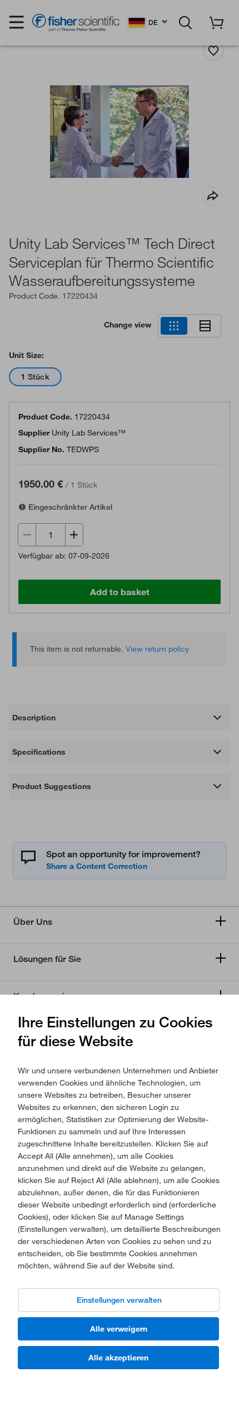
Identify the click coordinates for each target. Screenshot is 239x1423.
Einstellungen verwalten (119, 1300)
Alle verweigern (118, 1329)
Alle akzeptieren (118, 1358)
